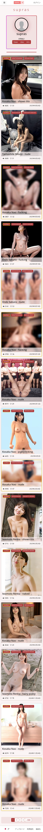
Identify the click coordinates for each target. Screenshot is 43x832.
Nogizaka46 (16, 113)
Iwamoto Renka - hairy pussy (19, 693)
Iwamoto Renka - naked (16, 593)
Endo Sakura (27, 224)
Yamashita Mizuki (29, 113)
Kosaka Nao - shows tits (16, 101)
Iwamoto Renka (28, 496)
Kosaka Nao (29, 58)
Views (16, 42)
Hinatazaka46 (17, 58)
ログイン (37, 2)
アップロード (20, 829)
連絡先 (38, 829)
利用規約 (30, 829)
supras (6, 58)
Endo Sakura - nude (13, 302)
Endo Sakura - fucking (14, 259)
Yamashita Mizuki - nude (16, 154)
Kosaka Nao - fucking (14, 212)
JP (8, 829)
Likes (22, 42)
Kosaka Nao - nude (13, 399)
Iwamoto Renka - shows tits (18, 539)
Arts (28, 42)
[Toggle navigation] (4, 2)
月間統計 (21, 39)
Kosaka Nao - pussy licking (17, 451)
